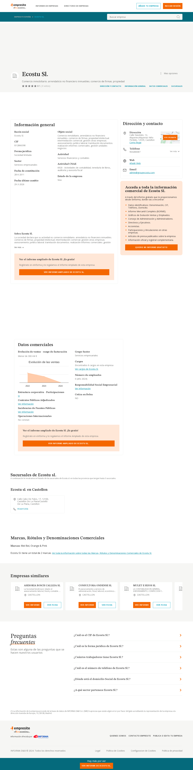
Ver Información (26, 404)
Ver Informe (33, 605)
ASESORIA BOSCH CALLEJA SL (42, 585)
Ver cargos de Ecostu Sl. (86, 369)
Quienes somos (118, 736)
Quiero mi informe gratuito (151, 247)
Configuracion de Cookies (143, 750)
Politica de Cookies (115, 750)
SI (19, 396)
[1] (23, 86)
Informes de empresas (47, 6)
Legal (97, 750)
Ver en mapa (170, 137)
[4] (32, 86)
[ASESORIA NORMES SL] (181, 588)
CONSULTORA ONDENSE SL (95, 585)
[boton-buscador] (178, 17)
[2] (26, 86)
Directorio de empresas (76, 6)
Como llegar (135, 142)
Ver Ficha (52, 605)
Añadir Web (135, 163)
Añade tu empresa (148, 6)
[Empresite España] (19, 6)
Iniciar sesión (173, 6)
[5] (35, 86)
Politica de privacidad (172, 750)
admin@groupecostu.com (142, 172)
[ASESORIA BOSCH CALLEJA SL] (17, 588)
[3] (29, 86)
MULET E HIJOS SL (144, 585)
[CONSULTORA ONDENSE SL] (72, 588)
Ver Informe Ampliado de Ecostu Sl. (64, 272)
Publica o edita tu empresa (167, 736)
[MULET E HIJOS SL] (126, 588)
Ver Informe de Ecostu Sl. (96, 765)
